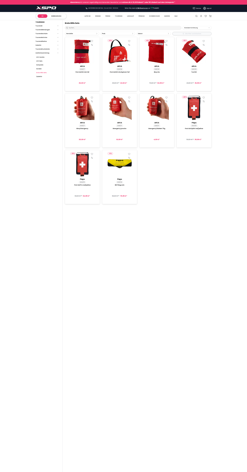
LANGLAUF (130, 16)
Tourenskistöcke (41, 37)
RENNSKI (98, 16)
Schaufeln (39, 65)
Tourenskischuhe (41, 34)
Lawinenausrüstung (42, 53)
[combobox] (197, 27)
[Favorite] (92, 41)
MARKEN (167, 16)
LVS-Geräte (40, 57)
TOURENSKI (118, 16)
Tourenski (39, 26)
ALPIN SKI (88, 16)
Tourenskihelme (41, 41)
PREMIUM (142, 16)
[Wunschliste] (206, 16)
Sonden (39, 69)
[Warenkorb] (210, 16)
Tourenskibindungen (43, 30)
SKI (42, 16)
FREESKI (107, 16)
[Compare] (92, 45)
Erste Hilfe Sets (41, 73)
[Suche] (196, 16)
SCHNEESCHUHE (154, 16)
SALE (175, 16)
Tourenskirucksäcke (43, 49)
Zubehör (38, 45)
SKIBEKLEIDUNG (56, 16)
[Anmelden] (201, 16)
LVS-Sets (39, 61)
